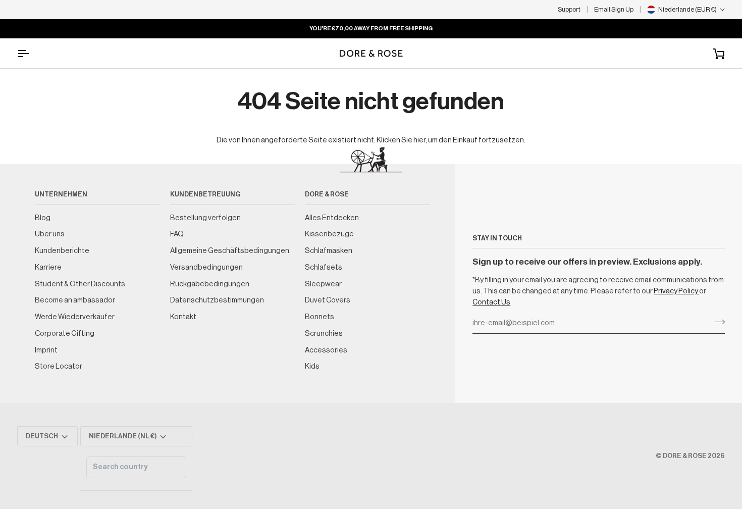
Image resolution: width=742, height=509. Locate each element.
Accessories (326, 350)
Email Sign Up (613, 9)
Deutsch (42, 436)
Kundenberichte (62, 250)
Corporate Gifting (64, 333)
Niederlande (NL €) (123, 436)
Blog (42, 218)
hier (419, 140)
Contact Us (491, 302)
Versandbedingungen (206, 267)
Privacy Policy (676, 291)
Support (569, 9)
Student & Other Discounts (80, 284)
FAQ (177, 234)
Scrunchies (324, 333)
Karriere (48, 267)
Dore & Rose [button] (327, 194)
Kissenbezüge (329, 234)
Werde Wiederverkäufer (75, 317)
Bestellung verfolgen (205, 218)
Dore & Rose (685, 455)
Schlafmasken (328, 250)
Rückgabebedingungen (209, 284)
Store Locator (58, 366)
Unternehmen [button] (61, 194)
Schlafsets (323, 267)
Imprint (46, 350)
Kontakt (183, 317)
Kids (312, 366)
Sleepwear (323, 284)
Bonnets (319, 317)
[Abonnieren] (716, 322)
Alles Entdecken (332, 218)
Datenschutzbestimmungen (217, 300)
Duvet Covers (327, 300)
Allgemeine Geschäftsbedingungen (229, 250)
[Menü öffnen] (32, 53)
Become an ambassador (75, 300)
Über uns (50, 234)
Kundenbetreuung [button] (205, 194)
